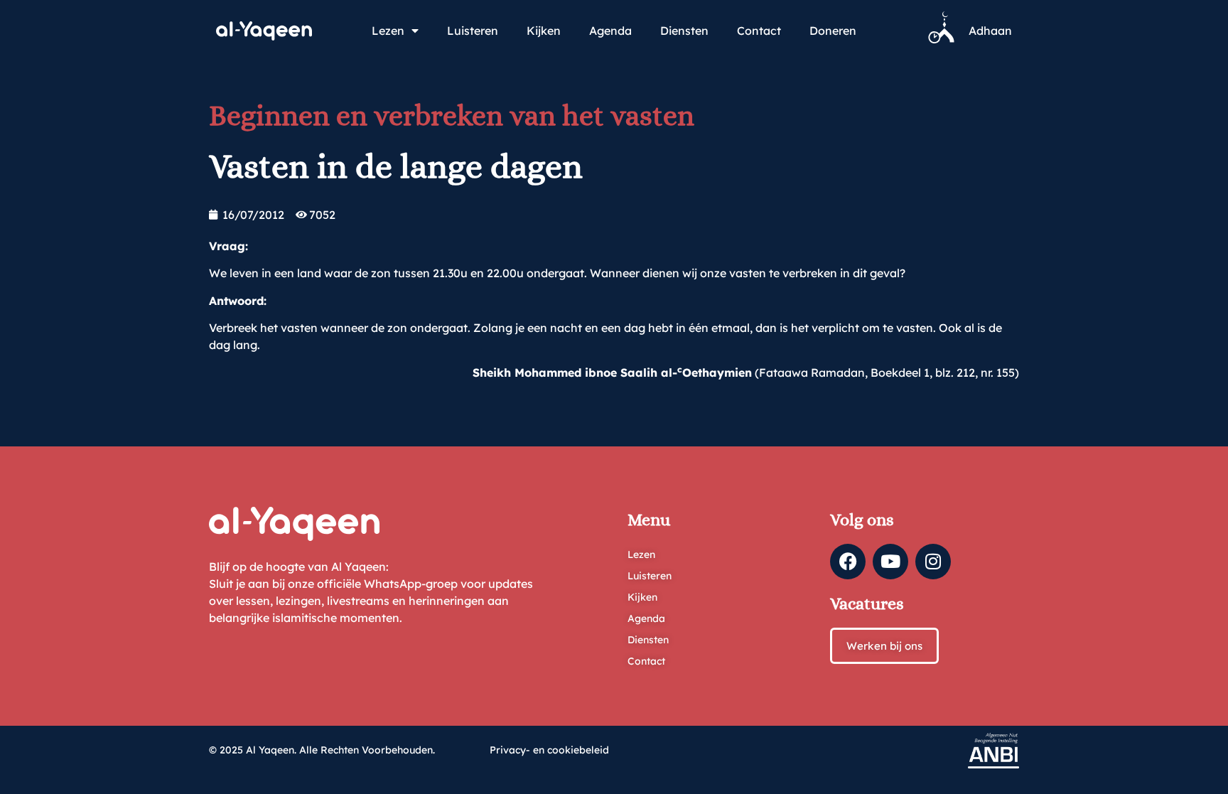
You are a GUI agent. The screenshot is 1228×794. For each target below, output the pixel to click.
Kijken (544, 30)
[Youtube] (890, 561)
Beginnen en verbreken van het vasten (451, 116)
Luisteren (472, 30)
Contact (759, 30)
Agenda (610, 30)
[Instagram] (933, 561)
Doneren (832, 30)
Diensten (684, 30)
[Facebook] (848, 561)
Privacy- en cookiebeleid (549, 750)
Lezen (388, 30)
